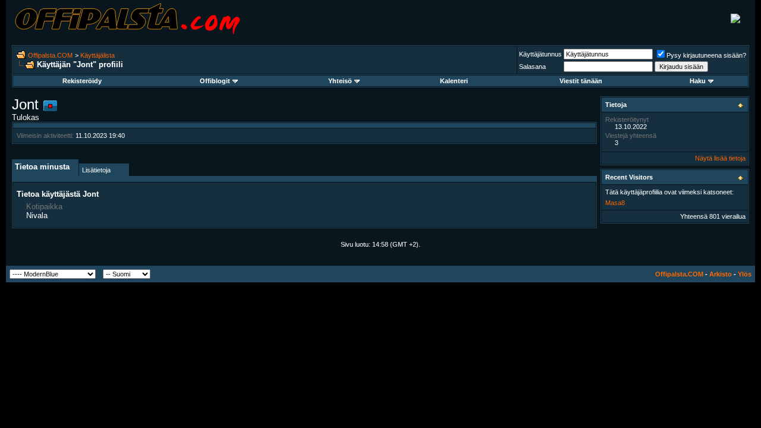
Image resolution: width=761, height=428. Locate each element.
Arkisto (720, 274)
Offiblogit (215, 80)
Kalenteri (454, 80)
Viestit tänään (580, 80)
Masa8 (615, 202)
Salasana (532, 66)
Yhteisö (340, 80)
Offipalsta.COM (50, 55)
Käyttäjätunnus (540, 54)
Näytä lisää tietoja (720, 158)
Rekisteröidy (82, 80)
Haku (698, 80)
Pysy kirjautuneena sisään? (706, 55)
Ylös (744, 274)
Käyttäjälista (97, 55)
